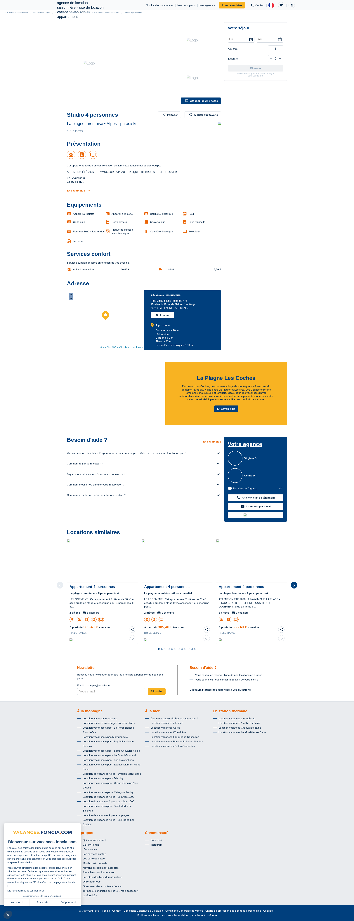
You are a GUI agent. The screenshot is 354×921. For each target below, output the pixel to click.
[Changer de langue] (271, 5)
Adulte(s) (233, 48)
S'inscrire (156, 691)
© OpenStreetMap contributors (127, 347)
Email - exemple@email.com (93, 685)
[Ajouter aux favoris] (132, 638)
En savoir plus (76, 190)
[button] (281, 5)
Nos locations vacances (159, 5)
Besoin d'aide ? (203, 668)
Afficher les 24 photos (204, 100)
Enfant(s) (233, 58)
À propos (85, 833)
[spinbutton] (275, 49)
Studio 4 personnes (133, 12)
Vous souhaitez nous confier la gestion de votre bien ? (226, 679)
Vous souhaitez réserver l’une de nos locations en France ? (229, 674)
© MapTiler (106, 347)
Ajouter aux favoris (206, 114)
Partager (172, 114)
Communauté (156, 833)
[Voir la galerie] (123, 63)
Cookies (268, 910)
